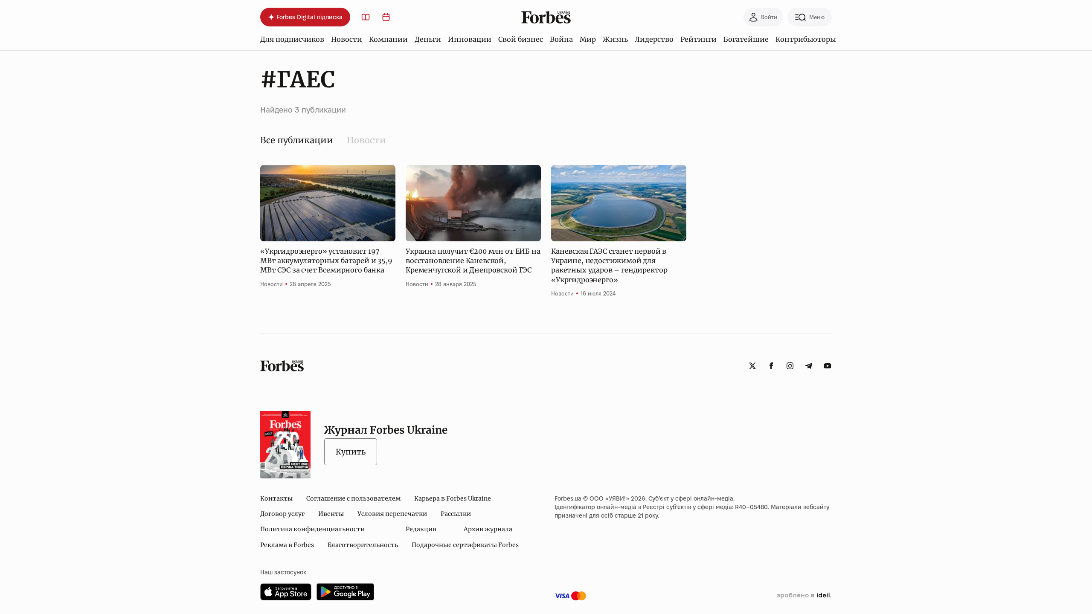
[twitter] (752, 365)
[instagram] (790, 365)
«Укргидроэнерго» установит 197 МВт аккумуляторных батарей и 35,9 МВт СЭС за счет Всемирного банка (326, 261)
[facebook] (771, 365)
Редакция (421, 529)
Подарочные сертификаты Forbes (465, 545)
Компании (388, 39)
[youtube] (827, 365)
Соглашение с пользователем (353, 498)
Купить (351, 452)
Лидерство (654, 39)
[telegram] (808, 365)
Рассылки (456, 514)
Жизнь (615, 39)
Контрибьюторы (805, 39)
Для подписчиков (292, 39)
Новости (346, 39)
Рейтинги (698, 39)
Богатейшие (746, 39)
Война (561, 39)
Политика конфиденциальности (312, 529)
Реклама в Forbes (287, 545)
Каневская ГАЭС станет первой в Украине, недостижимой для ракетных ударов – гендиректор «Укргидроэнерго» (609, 265)
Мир (588, 39)
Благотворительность (363, 545)
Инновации (469, 39)
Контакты (276, 498)
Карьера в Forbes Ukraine (452, 498)
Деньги (428, 39)
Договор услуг (282, 514)
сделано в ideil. (804, 596)
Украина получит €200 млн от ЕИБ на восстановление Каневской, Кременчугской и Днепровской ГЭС (473, 261)
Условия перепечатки (392, 514)
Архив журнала (488, 529)
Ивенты (331, 514)
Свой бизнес (520, 39)
